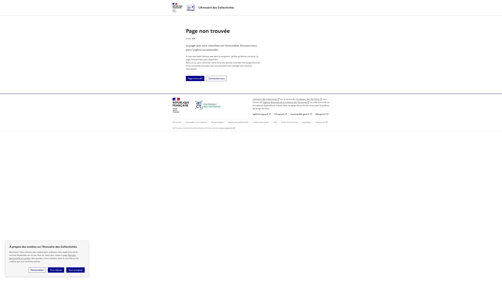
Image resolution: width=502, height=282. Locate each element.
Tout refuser (56, 270)
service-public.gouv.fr (299, 114)
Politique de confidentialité (238, 122)
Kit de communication (289, 122)
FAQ (275, 122)
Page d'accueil (195, 78)
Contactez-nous (217, 78)
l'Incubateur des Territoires (307, 99)
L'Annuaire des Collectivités (265, 99)
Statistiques (306, 122)
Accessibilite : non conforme (196, 122)
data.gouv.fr (320, 114)
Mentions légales (217, 122)
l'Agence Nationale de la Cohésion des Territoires (285, 102)
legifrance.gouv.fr (260, 114)
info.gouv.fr (279, 114)
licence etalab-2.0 (225, 128)
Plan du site (177, 122)
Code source (320, 122)
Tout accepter (75, 270)
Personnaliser (37, 270)
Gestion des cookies (261, 122)
